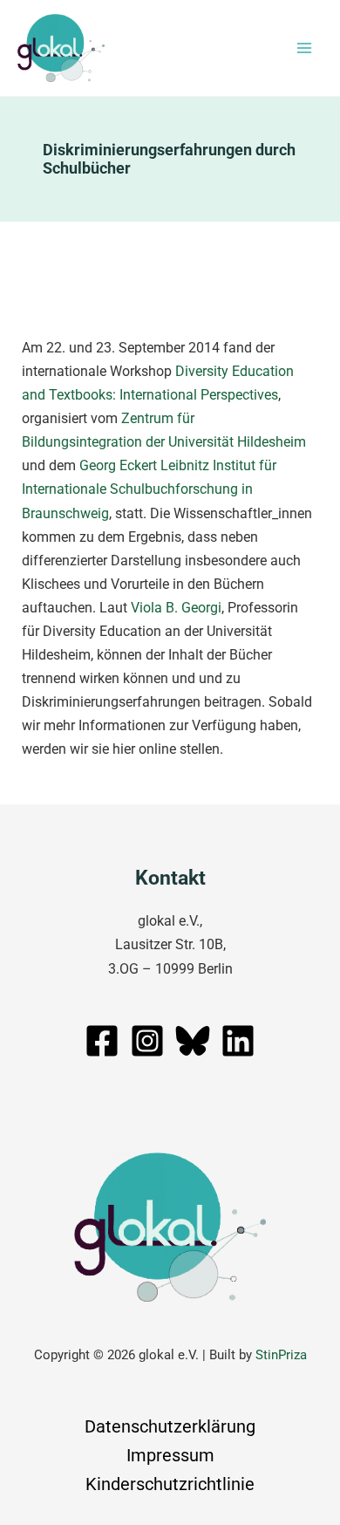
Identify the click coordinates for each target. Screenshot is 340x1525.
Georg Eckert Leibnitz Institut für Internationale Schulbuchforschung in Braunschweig (149, 489)
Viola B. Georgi (176, 607)
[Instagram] (147, 1040)
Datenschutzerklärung (170, 1426)
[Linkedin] (238, 1040)
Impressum (170, 1455)
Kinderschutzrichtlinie (170, 1484)
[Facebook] (102, 1040)
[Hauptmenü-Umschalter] (304, 48)
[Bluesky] (192, 1040)
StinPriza (281, 1355)
